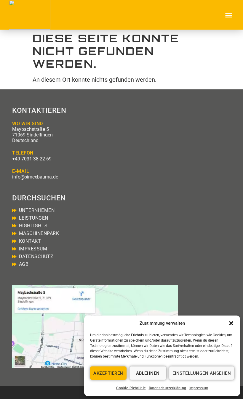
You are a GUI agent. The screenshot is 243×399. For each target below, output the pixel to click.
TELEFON (22, 153)
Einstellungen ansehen (201, 373)
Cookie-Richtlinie (131, 388)
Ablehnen (148, 373)
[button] (231, 323)
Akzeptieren (108, 373)
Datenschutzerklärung (167, 388)
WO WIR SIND (27, 123)
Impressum (198, 388)
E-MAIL (20, 171)
